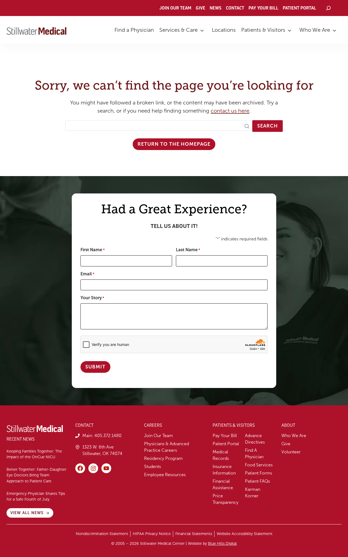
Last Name (188, 249)
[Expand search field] (328, 8)
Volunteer (291, 452)
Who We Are (314, 30)
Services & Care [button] (178, 30)
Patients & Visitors (263, 30)
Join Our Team (175, 8)
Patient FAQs (257, 481)
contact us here (230, 111)
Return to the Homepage (174, 144)
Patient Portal (299, 8)
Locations (224, 30)
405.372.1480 (108, 435)
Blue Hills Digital (222, 543)
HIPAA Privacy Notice (152, 533)
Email (87, 274)
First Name (92, 249)
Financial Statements (193, 533)
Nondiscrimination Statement (102, 533)
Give (200, 8)
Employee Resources (165, 474)
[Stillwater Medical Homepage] (36, 31)
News (216, 8)
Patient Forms (258, 473)
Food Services (259, 465)
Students (152, 466)
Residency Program (163, 458)
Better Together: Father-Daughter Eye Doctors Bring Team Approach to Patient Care (36, 475)
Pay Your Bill (263, 8)
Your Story (92, 297)
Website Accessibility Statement (244, 533)
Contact (235, 8)
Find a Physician (134, 30)
